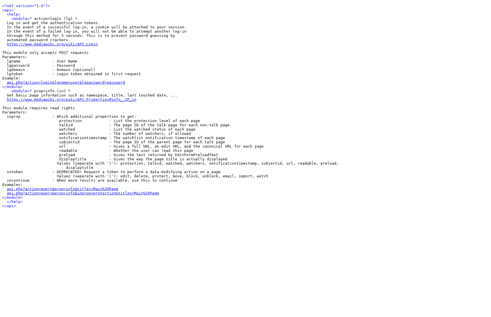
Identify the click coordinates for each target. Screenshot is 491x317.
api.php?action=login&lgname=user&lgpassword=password (66, 82)
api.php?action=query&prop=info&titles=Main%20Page (62, 189)
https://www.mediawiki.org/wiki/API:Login (52, 44)
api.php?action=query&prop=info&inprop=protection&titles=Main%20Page (83, 193)
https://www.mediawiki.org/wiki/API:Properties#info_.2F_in (71, 99)
